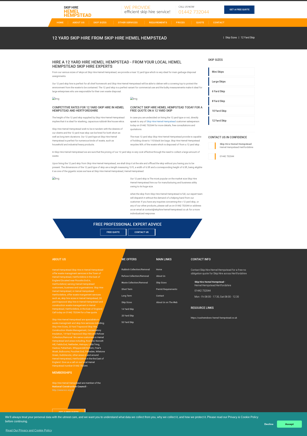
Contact (219, 22)
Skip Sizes (100, 22)
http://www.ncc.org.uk (63, 390)
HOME (60, 22)
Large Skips (219, 81)
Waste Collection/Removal (135, 282)
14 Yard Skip (128, 309)
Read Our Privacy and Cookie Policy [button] (29, 430)
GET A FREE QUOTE (239, 9)
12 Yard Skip (248, 37)
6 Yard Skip (218, 91)
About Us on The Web (166, 302)
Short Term (127, 289)
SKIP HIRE (77, 10)
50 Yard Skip (128, 322)
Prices (180, 22)
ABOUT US (78, 22)
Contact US (141, 232)
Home (159, 269)
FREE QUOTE (113, 232)
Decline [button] (268, 424)
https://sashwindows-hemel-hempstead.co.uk (214, 318)
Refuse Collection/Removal (135, 276)
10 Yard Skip (219, 110)
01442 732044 (194, 12)
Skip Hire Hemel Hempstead (161, 121)
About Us (160, 276)
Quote (200, 22)
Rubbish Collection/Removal (136, 269)
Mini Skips (218, 71)
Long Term (127, 296)
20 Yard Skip (128, 315)
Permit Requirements (166, 289)
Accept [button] (289, 424)
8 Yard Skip (218, 101)
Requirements (158, 22)
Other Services (128, 22)
